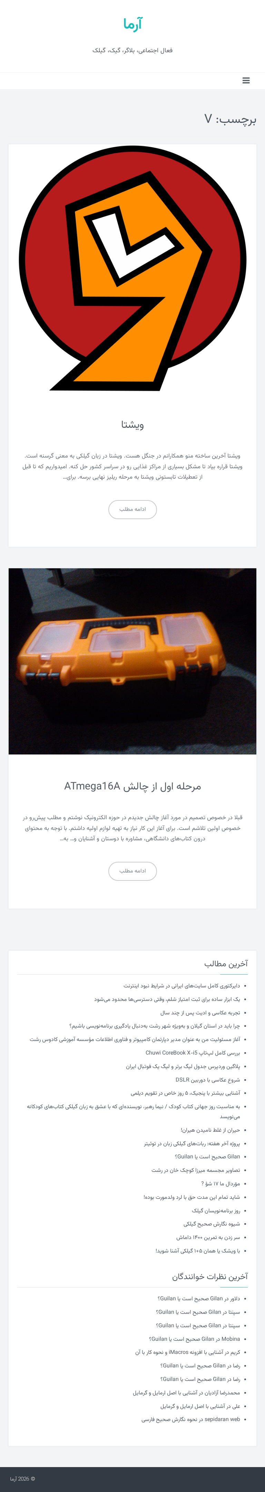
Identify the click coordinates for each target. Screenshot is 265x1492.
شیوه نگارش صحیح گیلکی (212, 1224)
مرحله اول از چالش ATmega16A (132, 787)
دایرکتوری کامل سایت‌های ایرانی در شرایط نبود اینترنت (182, 986)
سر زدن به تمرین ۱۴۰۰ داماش (208, 1237)
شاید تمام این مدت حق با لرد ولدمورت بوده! (192, 1197)
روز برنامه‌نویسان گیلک (216, 1211)
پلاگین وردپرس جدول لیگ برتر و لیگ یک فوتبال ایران (183, 1067)
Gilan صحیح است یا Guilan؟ (207, 1157)
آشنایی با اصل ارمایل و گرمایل (165, 1393)
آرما (132, 24)
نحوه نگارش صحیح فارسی (169, 1420)
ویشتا (132, 425)
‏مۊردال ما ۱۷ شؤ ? (220, 1184)
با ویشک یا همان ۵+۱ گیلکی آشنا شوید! (198, 1251)
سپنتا (234, 1312)
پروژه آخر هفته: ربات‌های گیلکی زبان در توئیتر (192, 1144)
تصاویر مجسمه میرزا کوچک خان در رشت (195, 1170)
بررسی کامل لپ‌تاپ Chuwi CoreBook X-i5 (193, 1053)
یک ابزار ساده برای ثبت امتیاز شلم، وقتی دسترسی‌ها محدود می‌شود (167, 999)
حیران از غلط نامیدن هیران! (210, 1130)
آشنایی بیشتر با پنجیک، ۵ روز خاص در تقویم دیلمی (185, 1093)
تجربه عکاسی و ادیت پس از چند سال (200, 1013)
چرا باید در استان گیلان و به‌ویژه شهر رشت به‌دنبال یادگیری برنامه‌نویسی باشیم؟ (154, 1026)
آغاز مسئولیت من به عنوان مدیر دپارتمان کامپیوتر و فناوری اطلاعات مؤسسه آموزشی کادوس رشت (135, 1040)
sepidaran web (222, 1420)
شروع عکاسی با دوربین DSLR (208, 1080)
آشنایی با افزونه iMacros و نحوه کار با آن (179, 1352)
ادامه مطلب (132, 509)
